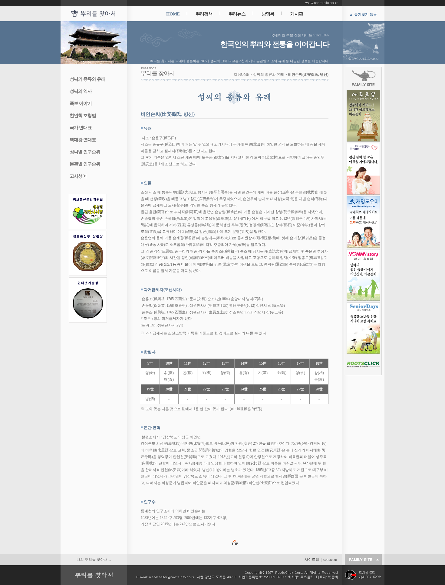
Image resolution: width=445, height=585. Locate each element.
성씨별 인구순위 (85, 151)
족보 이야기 (81, 103)
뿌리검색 (204, 14)
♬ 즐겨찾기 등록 (363, 14)
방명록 (268, 14)
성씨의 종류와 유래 (87, 79)
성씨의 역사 (81, 91)
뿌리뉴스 (237, 14)
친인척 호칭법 (83, 115)
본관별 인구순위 (85, 164)
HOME (173, 14)
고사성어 (78, 176)
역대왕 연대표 (83, 139)
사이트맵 (312, 559)
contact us (330, 559)
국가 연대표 (81, 127)
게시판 (296, 14)
